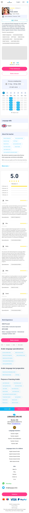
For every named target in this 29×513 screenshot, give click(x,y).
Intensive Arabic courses (20, 355)
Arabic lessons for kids (19, 352)
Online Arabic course (17, 383)
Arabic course (5, 402)
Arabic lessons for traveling (7, 358)
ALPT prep (17, 374)
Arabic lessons (14, 399)
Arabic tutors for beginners (7, 355)
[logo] (9, 2)
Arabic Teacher (17, 146)
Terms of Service (17, 510)
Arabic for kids (6, 143)
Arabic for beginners (7, 138)
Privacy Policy (8, 510)
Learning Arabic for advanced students (10, 152)
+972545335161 (15, 423)
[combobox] (14, 87)
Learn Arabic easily (15, 388)
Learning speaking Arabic (7, 363)
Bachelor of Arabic (15, 402)
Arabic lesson (5, 399)
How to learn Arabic (6, 146)
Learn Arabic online (6, 149)
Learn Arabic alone (6, 383)
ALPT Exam (15, 141)
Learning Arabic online (17, 143)
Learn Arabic (5, 388)
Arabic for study (6, 141)
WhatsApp (8, 483)
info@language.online (11, 488)
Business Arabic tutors (7, 352)
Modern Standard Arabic (7, 374)
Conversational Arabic (19, 138)
